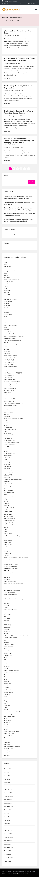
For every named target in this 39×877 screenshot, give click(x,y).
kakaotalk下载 (8, 475)
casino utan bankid (9, 733)
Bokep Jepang (8, 540)
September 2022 (9, 857)
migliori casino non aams (11, 564)
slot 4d (6, 275)
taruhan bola (7, 690)
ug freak (6, 303)
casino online (7, 392)
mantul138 (7, 651)
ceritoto (6, 668)
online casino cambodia (10, 594)
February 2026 (8, 789)
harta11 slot (7, 685)
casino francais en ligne (10, 355)
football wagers (8, 748)
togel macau (7, 698)
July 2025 (6, 813)
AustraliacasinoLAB (9, 518)
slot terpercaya (8, 714)
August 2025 (7, 810)
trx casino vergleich (9, 496)
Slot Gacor (7, 618)
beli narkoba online (9, 457)
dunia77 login (7, 683)
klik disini (6, 664)
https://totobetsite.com (10, 299)
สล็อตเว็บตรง (7, 305)
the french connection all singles (13, 479)
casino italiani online (9, 334)
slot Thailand (7, 466)
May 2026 (7, 779)
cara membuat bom (9, 473)
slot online (7, 744)
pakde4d (6, 347)
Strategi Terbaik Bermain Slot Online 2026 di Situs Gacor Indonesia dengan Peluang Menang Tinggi (18, 208)
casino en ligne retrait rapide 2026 (13, 403)
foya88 (6, 494)
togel (5, 529)
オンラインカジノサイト (11, 362)
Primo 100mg (7, 542)
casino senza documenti (10, 344)
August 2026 (7, 769)
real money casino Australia (11, 442)
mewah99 (6, 703)
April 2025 (7, 823)
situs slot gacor (8, 653)
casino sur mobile (9, 364)
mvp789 (6, 342)
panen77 (6, 447)
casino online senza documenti (12, 340)
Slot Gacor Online (9, 492)
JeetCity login (8, 486)
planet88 (6, 620)
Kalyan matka (8, 438)
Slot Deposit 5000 (9, 716)
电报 (5, 264)
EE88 (5, 549)
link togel (6, 648)
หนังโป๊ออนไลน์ (8, 533)
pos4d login (7, 462)
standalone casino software (11, 538)
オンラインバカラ (9, 360)
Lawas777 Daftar (9, 644)
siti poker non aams (9, 410)
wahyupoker (7, 742)
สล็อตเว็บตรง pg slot (9, 433)
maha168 (6, 292)
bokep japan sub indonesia (11, 525)
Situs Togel (7, 725)
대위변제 (6, 555)
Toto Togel (7, 722)
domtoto (6, 605)
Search (6, 175)
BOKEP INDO (8, 514)
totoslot (6, 570)
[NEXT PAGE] (28, 168)
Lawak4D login (8, 655)
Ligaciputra (7, 622)
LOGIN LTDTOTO (9, 507)
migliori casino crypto (10, 338)
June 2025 (7, 816)
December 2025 (8, 796)
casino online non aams (10, 559)
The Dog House (8, 490)
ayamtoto (7, 477)
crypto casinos (8, 370)
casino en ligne (8, 377)
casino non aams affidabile (11, 670)
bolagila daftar (8, 314)
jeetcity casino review (10, 444)
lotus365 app (7, 575)
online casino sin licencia (10, 366)
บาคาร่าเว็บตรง (8, 281)
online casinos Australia (10, 609)
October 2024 (8, 844)
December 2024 (8, 837)
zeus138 (6, 640)
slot (5, 488)
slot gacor (7, 353)
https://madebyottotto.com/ (12, 746)
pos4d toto (7, 666)
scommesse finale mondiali (11, 397)
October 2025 (8, 803)
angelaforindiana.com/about (12, 711)
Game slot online (8, 735)
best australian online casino (12, 590)
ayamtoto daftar (9, 401)
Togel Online (7, 720)
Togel (5, 737)
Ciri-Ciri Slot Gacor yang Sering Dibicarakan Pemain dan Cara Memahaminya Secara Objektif (18, 220)
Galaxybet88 (7, 551)
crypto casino (8, 394)
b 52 (5, 273)
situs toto (7, 297)
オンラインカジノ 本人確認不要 (13, 373)
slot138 (6, 709)
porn (5, 288)
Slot (5, 677)
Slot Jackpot (7, 331)
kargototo (7, 577)
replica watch (7, 588)
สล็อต (5, 262)
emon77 (6, 284)
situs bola (6, 312)
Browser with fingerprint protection (13, 418)
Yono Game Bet (8, 516)
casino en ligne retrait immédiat (13, 384)
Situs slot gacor (8, 596)
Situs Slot (6, 308)
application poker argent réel (12, 381)
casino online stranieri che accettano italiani (16, 557)
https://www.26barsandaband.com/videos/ (15, 635)
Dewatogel (7, 694)
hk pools (6, 601)
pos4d (6, 420)
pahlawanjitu (7, 614)
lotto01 (6, 740)
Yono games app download (11, 271)
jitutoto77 (7, 633)
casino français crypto (10, 379)
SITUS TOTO (8, 483)
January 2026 (8, 793)
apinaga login (8, 301)
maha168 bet (7, 294)
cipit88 (6, 501)
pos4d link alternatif (9, 436)
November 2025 (8, 799)
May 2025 (7, 820)
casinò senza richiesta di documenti (13, 336)
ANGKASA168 (8, 544)
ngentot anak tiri (8, 692)
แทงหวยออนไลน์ (8, 260)
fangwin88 (7, 503)
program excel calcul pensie (11, 731)
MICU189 (6, 688)
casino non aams (8, 412)
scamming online (8, 470)
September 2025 (9, 806)
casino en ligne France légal (11, 279)
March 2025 (7, 827)
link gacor (6, 499)
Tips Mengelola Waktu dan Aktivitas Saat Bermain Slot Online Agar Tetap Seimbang (19, 214)
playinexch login (8, 546)
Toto (5, 657)
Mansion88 (7, 277)
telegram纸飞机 (8, 523)
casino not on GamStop (10, 325)
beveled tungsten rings (10, 566)
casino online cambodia (10, 592)
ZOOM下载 (7, 625)
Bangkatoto (7, 701)
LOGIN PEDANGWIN (10, 638)
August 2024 (7, 851)
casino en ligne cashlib (10, 388)
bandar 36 (7, 579)
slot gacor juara (8, 612)
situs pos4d (7, 416)
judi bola (6, 460)
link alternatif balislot (10, 399)
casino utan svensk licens (11, 586)
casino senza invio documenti (12, 562)
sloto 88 (6, 329)
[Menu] (36, 9)
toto (5, 659)
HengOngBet (8, 553)
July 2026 (6, 772)
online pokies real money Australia (13, 583)
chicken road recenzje (10, 268)
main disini (7, 631)
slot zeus (6, 414)
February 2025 (8, 830)
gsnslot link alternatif (10, 429)
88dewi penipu (8, 427)
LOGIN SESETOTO (10, 512)
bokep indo (7, 351)
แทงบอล (6, 629)
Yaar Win (6, 349)
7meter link (7, 481)
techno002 (7, 310)
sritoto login (7, 266)
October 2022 (8, 854)
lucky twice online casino (10, 323)
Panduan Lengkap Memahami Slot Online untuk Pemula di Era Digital (19, 203)
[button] (28, 168)
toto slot (6, 286)
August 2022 (7, 861)
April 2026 (7, 782)
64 (24, 168)
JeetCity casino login (9, 520)
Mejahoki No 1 (8, 455)
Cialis (5, 431)
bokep (5, 316)
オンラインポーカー (10, 390)
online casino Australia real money (13, 598)
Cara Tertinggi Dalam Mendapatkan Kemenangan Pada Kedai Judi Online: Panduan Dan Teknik (18, 197)
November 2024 (8, 840)
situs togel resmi (8, 646)
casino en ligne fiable (10, 581)
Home (3, 20)
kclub (5, 318)
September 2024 (9, 847)
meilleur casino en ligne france (12, 358)
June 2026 (7, 775)
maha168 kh (7, 290)
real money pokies (9, 572)
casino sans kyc (8, 407)
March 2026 (7, 786)
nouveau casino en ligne (10, 405)
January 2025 (8, 833)
